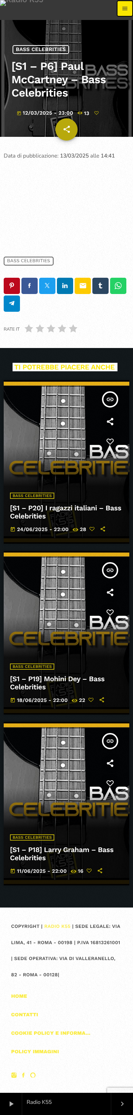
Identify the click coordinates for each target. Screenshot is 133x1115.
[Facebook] (24, 1076)
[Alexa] (33, 1076)
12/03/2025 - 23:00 (46, 113)
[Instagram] (14, 1076)
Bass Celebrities (41, 50)
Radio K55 (57, 926)
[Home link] (21, 8)
